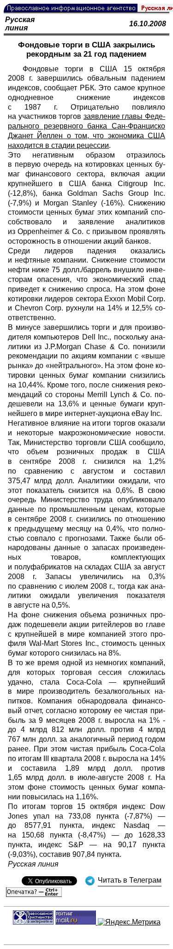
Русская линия (20, 24)
